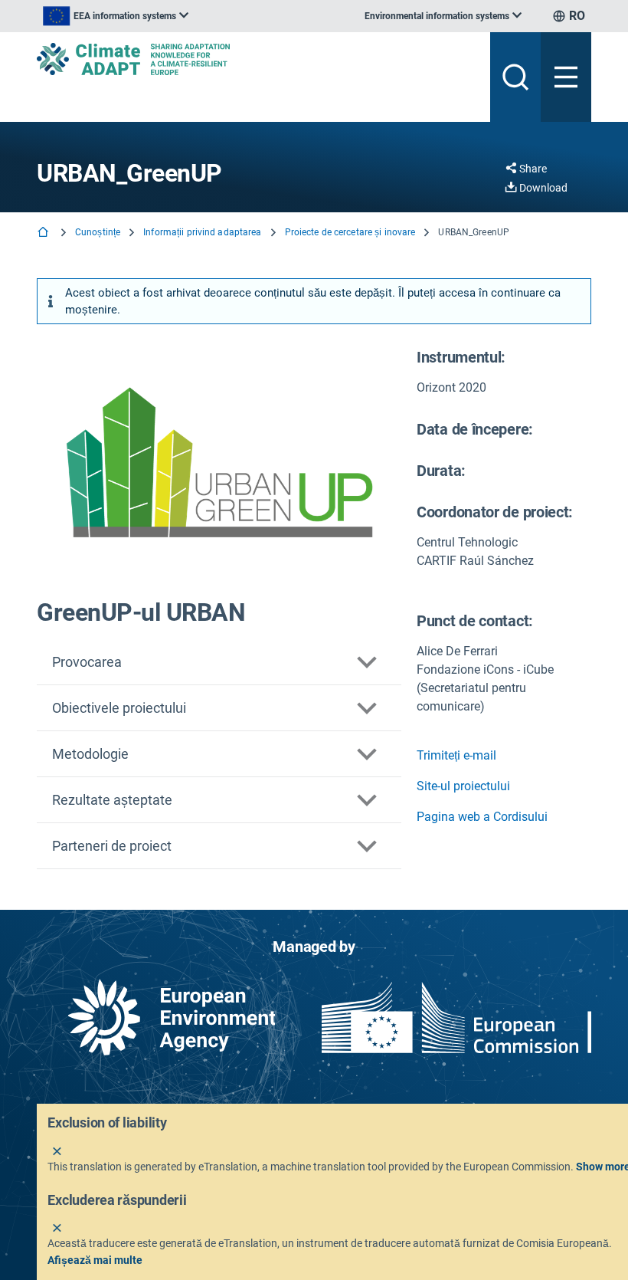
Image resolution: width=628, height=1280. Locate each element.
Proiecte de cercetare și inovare (350, 232)
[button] (219, 662)
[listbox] (116, 16)
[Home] (44, 233)
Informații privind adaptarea (202, 232)
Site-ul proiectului (463, 786)
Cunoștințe (97, 232)
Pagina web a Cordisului (482, 816)
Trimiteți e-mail (456, 755)
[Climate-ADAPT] (257, 59)
